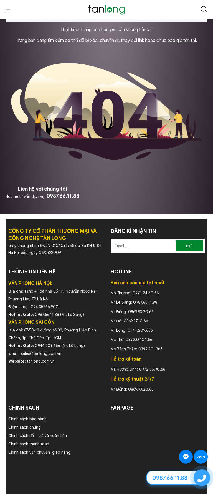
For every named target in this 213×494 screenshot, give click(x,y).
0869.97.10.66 (136, 320)
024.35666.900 (45, 306)
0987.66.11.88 (63, 196)
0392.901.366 (150, 348)
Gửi (189, 246)
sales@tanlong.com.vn (41, 353)
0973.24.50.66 (146, 292)
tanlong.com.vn (41, 361)
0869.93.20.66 (141, 311)
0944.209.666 (47, 345)
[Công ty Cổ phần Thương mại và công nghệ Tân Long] (106, 9)
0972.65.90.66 (152, 369)
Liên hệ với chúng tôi (42, 189)
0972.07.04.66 (139, 339)
